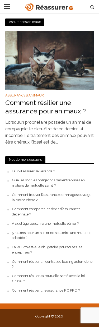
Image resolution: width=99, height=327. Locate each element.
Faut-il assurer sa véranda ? (33, 171)
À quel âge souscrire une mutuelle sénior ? (45, 223)
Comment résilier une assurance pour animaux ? (45, 107)
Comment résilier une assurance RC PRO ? (46, 290)
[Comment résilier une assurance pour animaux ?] (49, 60)
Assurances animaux (24, 95)
